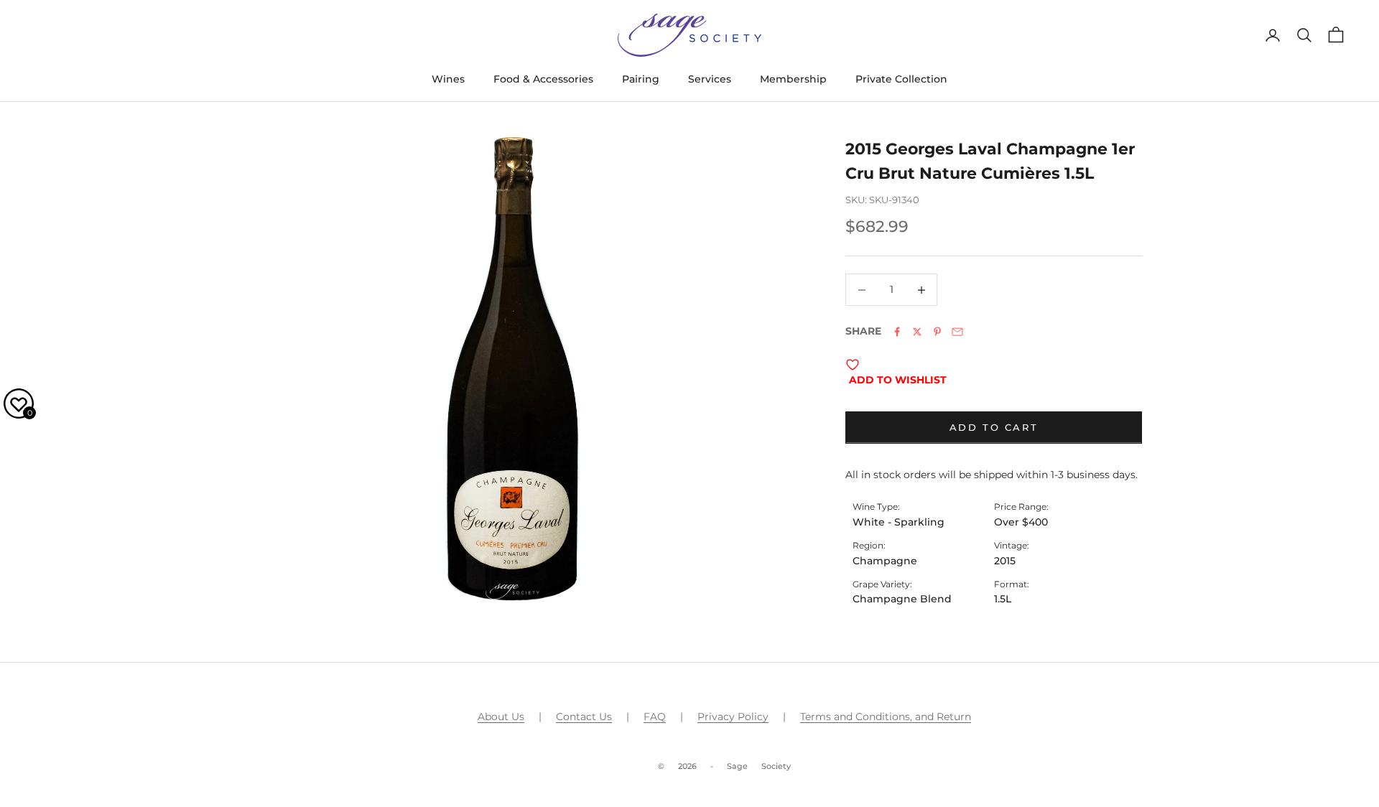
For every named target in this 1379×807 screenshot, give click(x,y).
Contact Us (584, 716)
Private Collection (901, 79)
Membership (793, 79)
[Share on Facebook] (897, 331)
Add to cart (994, 427)
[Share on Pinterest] (937, 331)
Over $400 (1021, 522)
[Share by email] (957, 331)
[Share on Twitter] (917, 331)
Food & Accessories (543, 79)
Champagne (885, 560)
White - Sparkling (898, 522)
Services (709, 79)
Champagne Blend (902, 598)
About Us (501, 716)
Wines (448, 79)
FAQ (655, 716)
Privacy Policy (733, 716)
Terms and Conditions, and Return (885, 716)
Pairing (640, 79)
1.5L (1002, 598)
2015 (1005, 560)
